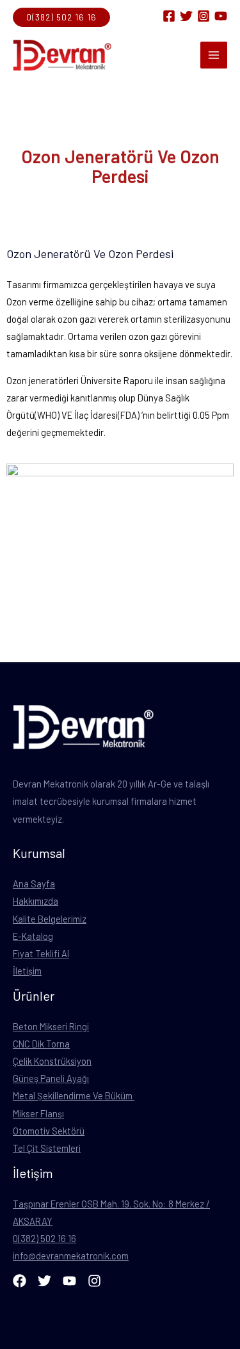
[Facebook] (169, 16)
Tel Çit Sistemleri (47, 1148)
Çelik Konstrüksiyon (52, 1061)
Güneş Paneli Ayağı (51, 1078)
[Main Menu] (213, 55)
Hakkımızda (35, 901)
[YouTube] (220, 16)
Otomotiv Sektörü (48, 1130)
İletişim (27, 970)
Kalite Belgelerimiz (49, 919)
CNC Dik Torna (41, 1043)
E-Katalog (33, 936)
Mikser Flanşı (38, 1113)
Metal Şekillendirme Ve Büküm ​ (73, 1095)
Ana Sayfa (34, 883)
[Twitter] (186, 16)
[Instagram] (203, 16)
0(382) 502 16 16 (44, 1238)
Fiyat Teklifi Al (41, 953)
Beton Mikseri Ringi (51, 1026)
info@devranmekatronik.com (71, 1255)
